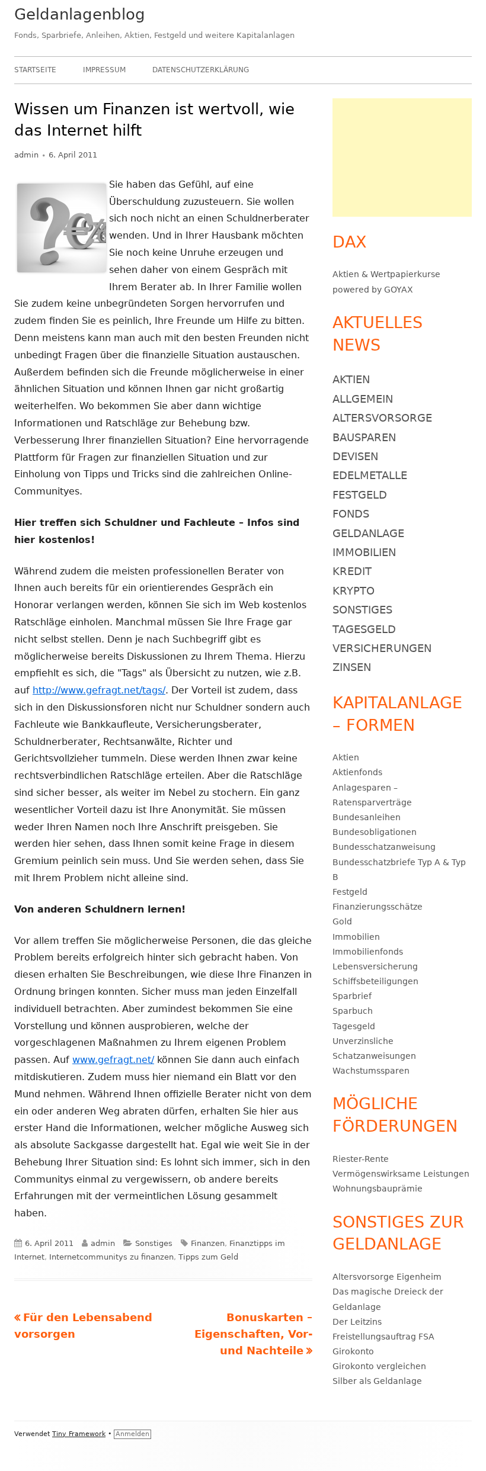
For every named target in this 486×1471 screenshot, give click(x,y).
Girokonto (353, 1351)
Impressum (104, 70)
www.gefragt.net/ (113, 1059)
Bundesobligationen (374, 832)
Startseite (35, 70)
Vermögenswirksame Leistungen (400, 1173)
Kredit (352, 571)
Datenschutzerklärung (200, 70)
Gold (342, 921)
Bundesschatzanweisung (384, 847)
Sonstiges (153, 1243)
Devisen (355, 456)
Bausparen (364, 437)
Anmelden (132, 1434)
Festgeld (359, 495)
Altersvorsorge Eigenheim (387, 1276)
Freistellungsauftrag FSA (383, 1336)
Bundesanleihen (366, 817)
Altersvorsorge (382, 418)
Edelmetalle (369, 475)
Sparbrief (352, 996)
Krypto (353, 590)
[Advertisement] (402, 157)
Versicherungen (381, 648)
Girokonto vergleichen (379, 1366)
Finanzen (208, 1243)
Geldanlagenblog (79, 14)
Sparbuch (352, 1011)
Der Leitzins (357, 1322)
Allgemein (362, 399)
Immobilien (364, 552)
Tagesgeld (364, 629)
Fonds (350, 514)
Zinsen (351, 667)
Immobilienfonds (367, 951)
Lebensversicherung (375, 966)
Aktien (345, 274)
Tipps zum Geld (208, 1256)
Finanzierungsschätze (377, 906)
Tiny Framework (78, 1434)
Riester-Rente (360, 1159)
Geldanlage (368, 533)
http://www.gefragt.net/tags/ (99, 690)
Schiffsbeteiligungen (375, 981)
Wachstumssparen (371, 1070)
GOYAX (398, 289)
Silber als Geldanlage (377, 1381)
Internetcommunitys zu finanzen (111, 1256)
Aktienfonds (357, 772)
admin (26, 154)
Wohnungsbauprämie (377, 1188)
